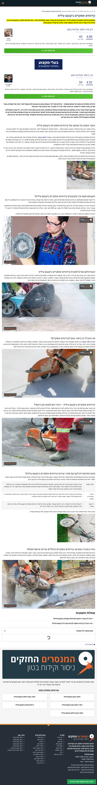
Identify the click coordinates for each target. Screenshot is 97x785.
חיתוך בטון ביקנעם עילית (72, 697)
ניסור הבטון (86, 342)
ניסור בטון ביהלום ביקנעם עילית (25, 697)
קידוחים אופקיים (83, 11)
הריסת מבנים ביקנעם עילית (25, 705)
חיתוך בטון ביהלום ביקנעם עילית (72, 713)
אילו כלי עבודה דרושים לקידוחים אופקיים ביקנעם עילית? (72, 618)
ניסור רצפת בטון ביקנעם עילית (72, 705)
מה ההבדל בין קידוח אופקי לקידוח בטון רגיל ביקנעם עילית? (72, 623)
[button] (3, 3)
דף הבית (92, 11)
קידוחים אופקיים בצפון (70, 11)
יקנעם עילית (89, 644)
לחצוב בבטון (42, 137)
